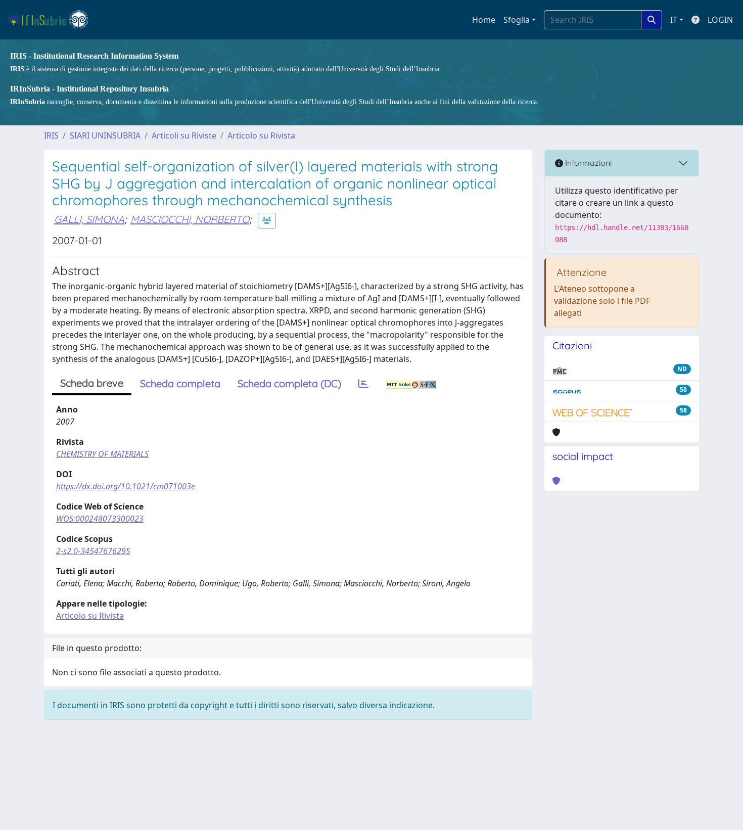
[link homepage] (52, 20)
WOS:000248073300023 (100, 518)
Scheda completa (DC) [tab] (289, 383)
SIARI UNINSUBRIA (105, 135)
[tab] (363, 383)
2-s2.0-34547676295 (93, 551)
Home (483, 19)
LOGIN (720, 19)
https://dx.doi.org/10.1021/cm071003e (125, 486)
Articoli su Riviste (184, 135)
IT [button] (673, 19)
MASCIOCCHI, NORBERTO (189, 219)
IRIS (51, 135)
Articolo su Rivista (261, 135)
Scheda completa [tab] (180, 383)
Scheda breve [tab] (91, 383)
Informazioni (587, 163)
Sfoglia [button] (516, 19)
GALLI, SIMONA (89, 219)
